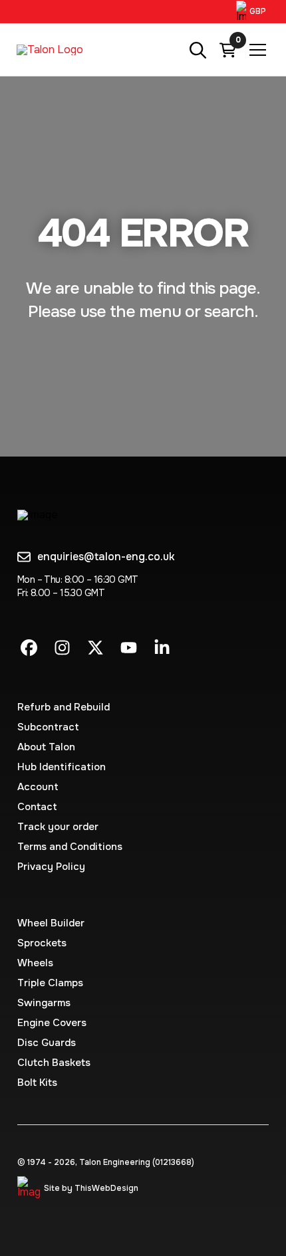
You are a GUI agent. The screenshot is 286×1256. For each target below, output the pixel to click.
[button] (252, 11)
